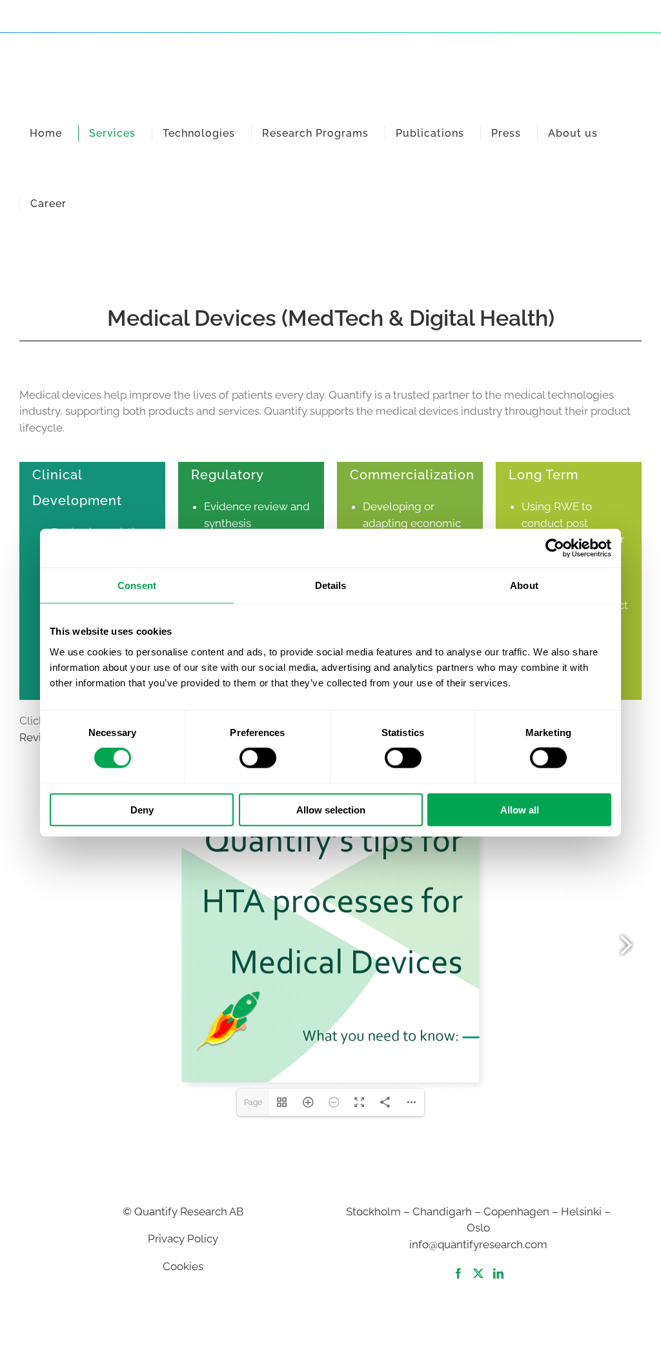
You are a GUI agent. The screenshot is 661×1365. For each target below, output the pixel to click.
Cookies (183, 1266)
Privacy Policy (183, 1238)
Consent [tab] (136, 585)
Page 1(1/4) (253, 1107)
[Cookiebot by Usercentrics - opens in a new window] (554, 548)
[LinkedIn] (498, 1273)
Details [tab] (331, 585)
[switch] (257, 758)
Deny (142, 809)
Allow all (519, 809)
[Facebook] (458, 1273)
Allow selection (330, 809)
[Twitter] (478, 1273)
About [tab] (524, 585)
